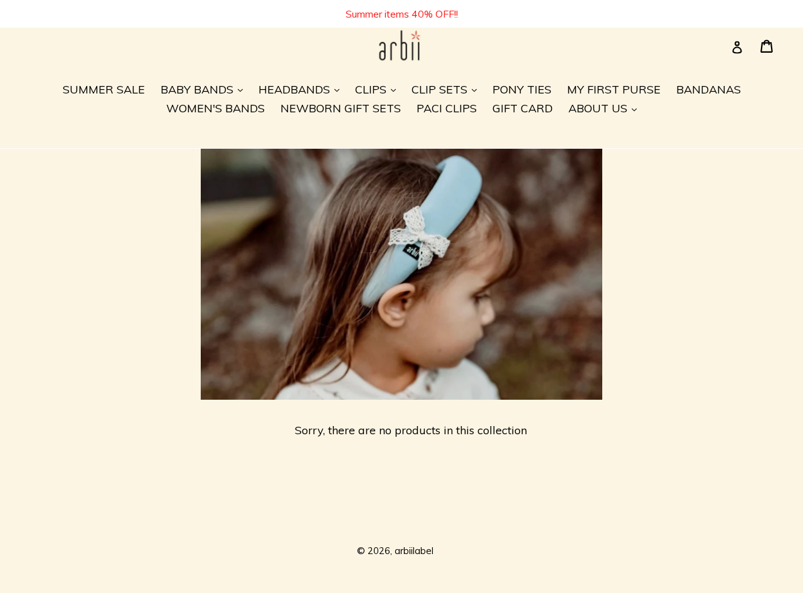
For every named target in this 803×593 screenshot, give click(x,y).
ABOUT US (605, 107)
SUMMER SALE (104, 89)
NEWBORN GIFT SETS (340, 108)
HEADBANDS (302, 89)
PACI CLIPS (447, 108)
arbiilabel (414, 551)
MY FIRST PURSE (614, 89)
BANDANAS (708, 89)
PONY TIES (521, 89)
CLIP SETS (447, 89)
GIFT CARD (522, 108)
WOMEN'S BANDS (215, 108)
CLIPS (378, 89)
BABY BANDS (205, 89)
